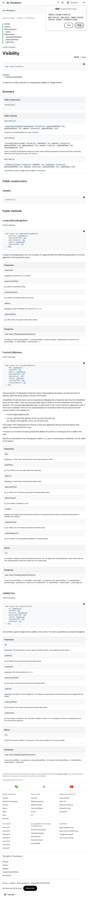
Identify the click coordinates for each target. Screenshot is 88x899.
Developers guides (37, 833)
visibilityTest (11, 165)
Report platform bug (66, 827)
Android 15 (6, 834)
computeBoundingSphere (15, 126)
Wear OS (63, 801)
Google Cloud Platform (11, 872)
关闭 (69, 25)
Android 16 (6, 831)
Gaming (34, 798)
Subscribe (30, 888)
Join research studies (67, 838)
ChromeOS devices (66, 805)
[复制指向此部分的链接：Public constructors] (29, 181)
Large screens (64, 798)
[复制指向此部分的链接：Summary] (16, 92)
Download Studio (37, 840)
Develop (20, 18)
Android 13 (6, 841)
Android (5, 798)
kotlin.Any (6, 75)
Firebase (5, 869)
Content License (62, 774)
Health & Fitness (36, 805)
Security (5, 805)
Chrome (5, 865)
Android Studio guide (38, 830)
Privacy (33, 812)
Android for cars (65, 808)
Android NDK (35, 843)
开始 (79, 25)
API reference (9, 11)
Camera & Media (36, 808)
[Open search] (58, 2)
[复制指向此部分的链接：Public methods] (24, 211)
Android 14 (6, 838)
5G (32, 815)
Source (5, 808)
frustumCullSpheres (13, 143)
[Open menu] (3, 2)
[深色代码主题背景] (84, 64)
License (12, 883)
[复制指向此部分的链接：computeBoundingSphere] (30, 220)
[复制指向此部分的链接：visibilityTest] (17, 593)
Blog (4, 815)
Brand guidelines (23, 883)
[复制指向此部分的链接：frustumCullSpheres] (24, 352)
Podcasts (6, 818)
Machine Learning (37, 801)
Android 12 (6, 845)
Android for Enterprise (10, 801)
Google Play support (66, 834)
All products (7, 875)
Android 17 (6, 827)
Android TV (63, 812)
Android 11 (6, 848)
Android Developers (9, 18)
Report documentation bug (69, 831)
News (4, 812)
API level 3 (12, 47)
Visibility (9, 105)
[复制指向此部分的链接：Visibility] (13, 191)
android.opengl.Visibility (14, 77)
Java (83, 57)
